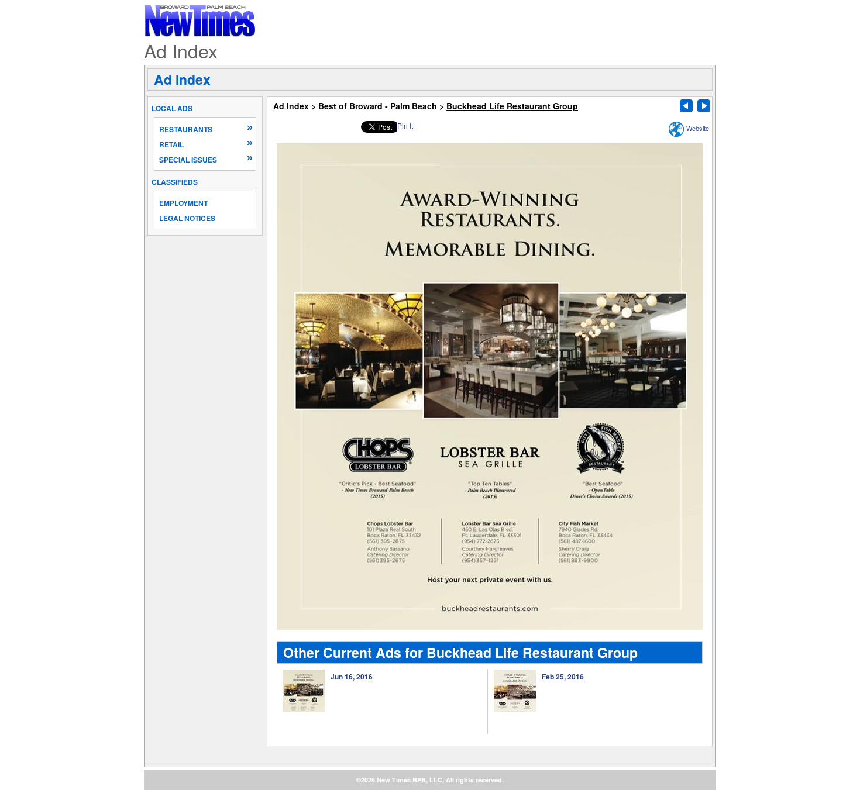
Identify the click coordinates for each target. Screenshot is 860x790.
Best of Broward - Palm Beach (377, 106)
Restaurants (185, 129)
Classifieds (175, 182)
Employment (183, 203)
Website (697, 128)
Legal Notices (187, 218)
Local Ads (172, 108)
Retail (171, 144)
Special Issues (188, 159)
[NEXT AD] (703, 105)
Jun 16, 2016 (352, 676)
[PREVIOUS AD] (686, 105)
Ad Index (182, 79)
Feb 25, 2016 (563, 676)
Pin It (405, 125)
